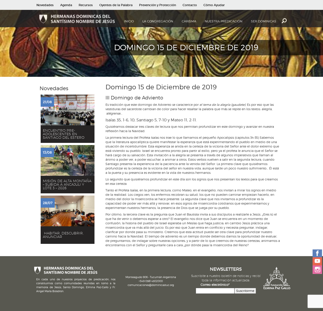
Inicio (129, 21)
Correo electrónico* (215, 284)
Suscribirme (245, 291)
